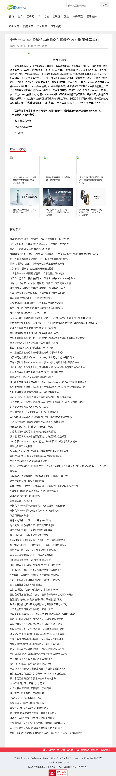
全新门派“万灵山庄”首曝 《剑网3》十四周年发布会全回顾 (57, 212)
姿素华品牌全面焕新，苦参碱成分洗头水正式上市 (25, 211)
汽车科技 (56, 26)
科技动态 (28, 26)
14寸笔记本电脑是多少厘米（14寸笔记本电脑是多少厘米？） (41, 258)
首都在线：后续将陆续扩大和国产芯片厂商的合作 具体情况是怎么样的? (46, 732)
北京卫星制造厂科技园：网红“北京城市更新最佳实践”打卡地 (91, 180)
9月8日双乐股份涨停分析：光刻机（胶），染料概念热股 (38, 540)
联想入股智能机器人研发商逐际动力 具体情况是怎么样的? (39, 604)
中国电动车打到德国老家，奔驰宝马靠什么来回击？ (36, 569)
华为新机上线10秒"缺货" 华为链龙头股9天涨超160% (36, 308)
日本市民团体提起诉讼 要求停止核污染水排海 (33, 678)
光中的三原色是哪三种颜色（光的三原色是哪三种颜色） (38, 293)
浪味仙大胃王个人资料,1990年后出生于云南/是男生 (35, 564)
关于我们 (67, 758)
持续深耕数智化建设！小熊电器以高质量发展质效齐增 (37, 263)
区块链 (56, 16)
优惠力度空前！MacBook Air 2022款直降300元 (33, 550)
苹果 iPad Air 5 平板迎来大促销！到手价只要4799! (35, 579)
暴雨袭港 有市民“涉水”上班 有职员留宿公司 (31, 298)
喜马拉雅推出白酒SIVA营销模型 (26, 584)
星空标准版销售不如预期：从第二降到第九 (31, 658)
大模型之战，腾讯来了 (21, 500)
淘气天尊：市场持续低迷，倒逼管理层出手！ (32, 525)
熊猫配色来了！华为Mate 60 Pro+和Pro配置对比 (34, 411)
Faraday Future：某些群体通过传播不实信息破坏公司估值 (39, 451)
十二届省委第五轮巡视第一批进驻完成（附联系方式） (37, 352)
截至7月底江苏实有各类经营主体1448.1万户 (32, 347)
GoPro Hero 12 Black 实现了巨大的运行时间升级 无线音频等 (40, 397)
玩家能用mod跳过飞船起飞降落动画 (28, 703)
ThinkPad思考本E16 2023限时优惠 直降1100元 (34, 342)
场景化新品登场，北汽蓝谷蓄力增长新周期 (58, 178)
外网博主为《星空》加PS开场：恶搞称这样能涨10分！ (37, 629)
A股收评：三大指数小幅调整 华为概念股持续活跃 (35, 574)
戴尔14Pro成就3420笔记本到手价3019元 (30, 663)
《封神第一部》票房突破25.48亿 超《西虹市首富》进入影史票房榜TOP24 (47, 401)
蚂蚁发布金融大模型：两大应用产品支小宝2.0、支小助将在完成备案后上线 (47, 387)
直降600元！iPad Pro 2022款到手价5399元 (32, 377)
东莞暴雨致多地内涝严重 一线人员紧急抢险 (31, 555)
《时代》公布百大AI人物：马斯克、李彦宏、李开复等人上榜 (40, 283)
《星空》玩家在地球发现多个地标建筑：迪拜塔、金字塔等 (39, 243)
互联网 (30, 16)
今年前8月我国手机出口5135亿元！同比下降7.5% (35, 643)
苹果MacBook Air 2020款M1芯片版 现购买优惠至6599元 (38, 653)
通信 (46, 16)
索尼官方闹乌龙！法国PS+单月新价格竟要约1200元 (36, 624)
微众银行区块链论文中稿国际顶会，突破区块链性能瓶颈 (38, 436)
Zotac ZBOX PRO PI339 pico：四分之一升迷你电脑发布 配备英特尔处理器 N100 (50, 317)
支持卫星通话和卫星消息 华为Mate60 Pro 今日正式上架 (38, 673)
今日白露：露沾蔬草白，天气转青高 (28, 313)
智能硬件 (91, 16)
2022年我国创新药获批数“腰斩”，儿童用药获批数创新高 (38, 545)
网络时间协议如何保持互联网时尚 (27, 480)
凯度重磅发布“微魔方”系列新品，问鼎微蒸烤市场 (34, 392)
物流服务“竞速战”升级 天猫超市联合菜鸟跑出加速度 (36, 599)
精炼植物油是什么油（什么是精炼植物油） (31, 520)
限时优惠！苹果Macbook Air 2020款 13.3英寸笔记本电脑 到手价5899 (45, 362)
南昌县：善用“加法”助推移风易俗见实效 (30, 248)
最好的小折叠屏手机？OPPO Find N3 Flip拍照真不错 (36, 619)
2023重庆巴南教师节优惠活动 (25, 495)
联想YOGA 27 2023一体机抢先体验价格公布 (32, 718)
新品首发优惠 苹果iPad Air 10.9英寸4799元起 (33, 327)
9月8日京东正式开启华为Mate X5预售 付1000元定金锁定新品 (41, 416)
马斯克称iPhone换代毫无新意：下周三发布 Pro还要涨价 (38, 505)
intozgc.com (77, 758)
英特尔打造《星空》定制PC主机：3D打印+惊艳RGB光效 (39, 722)
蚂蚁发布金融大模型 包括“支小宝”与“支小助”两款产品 (36, 372)
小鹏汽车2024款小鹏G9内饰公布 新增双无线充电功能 (37, 639)
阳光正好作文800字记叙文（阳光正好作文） (32, 426)
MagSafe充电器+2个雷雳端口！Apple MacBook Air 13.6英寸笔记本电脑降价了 (49, 382)
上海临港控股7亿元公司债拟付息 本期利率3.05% (34, 589)
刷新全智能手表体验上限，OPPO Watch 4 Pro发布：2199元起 (91, 212)
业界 (20, 16)
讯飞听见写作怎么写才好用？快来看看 (29, 406)
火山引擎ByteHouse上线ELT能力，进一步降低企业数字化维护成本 (43, 441)
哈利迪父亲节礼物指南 (21, 446)
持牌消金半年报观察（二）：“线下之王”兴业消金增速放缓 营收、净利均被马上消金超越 (53, 322)
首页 (12, 16)
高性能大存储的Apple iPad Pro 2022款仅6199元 (34, 332)
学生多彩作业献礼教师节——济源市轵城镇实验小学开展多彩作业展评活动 (47, 337)
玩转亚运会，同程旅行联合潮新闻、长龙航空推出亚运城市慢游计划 (44, 485)
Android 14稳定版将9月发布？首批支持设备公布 (34, 490)
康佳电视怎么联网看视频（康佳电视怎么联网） (33, 431)
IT (39, 16)
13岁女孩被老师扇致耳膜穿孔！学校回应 (30, 688)
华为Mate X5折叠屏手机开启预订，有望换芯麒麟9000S (38, 668)
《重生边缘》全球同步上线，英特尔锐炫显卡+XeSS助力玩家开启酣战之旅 (47, 367)
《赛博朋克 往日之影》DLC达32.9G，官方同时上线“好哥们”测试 (42, 357)
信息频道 (42, 26)
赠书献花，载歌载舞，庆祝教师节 (27, 693)
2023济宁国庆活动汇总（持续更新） (28, 683)
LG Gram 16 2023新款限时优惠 (25, 698)
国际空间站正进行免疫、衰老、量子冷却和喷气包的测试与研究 (41, 594)
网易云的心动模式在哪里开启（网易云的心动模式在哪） (38, 648)
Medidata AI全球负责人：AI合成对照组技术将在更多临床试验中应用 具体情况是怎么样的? (55, 253)
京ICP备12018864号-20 (58, 762)
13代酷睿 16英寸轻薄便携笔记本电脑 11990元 (33, 713)
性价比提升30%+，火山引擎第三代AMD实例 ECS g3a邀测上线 (24, 180)
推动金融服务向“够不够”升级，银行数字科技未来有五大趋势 (40, 238)
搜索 (104, 4)
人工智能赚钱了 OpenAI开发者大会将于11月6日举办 (36, 727)
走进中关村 (88, 758)
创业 (66, 16)
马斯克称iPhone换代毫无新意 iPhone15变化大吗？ (35, 510)
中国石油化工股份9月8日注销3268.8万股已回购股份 (36, 456)
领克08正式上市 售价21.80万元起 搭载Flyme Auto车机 (37, 634)
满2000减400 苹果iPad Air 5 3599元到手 (30, 560)
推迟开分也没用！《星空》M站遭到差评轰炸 (32, 530)
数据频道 (14, 26)
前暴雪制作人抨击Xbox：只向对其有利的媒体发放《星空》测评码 (43, 614)
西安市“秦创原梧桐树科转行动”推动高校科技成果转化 (36, 303)
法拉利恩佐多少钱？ (20, 515)
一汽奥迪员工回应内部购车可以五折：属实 (31, 609)
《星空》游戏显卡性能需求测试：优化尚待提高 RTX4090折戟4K (42, 278)
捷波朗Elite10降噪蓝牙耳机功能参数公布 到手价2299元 (38, 288)
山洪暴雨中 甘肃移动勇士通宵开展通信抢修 (31, 268)
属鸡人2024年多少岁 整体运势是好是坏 (30, 461)
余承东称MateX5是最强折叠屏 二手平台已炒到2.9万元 (37, 273)
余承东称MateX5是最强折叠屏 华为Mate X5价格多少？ (37, 421)
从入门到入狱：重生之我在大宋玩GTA (29, 535)
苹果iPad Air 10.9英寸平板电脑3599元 (29, 708)
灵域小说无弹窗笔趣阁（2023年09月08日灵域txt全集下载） (40, 476)
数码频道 (78, 16)
